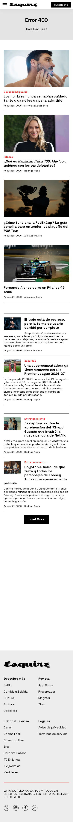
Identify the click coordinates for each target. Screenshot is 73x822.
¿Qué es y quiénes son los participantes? (35, 163)
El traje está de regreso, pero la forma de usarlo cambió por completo (44, 323)
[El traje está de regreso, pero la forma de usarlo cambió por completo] (12, 323)
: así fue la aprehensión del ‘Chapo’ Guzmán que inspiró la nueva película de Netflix (45, 429)
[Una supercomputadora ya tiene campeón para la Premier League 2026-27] (12, 366)
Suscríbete (61, 4)
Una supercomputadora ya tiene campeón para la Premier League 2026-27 (46, 369)
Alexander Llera (33, 235)
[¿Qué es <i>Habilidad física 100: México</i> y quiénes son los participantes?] (36, 133)
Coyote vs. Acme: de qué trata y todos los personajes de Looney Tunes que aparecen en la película (35, 475)
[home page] (23, 5)
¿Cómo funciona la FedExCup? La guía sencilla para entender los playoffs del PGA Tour (36, 226)
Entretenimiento (34, 418)
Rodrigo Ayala (32, 170)
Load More (36, 519)
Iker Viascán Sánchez (36, 105)
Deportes (30, 361)
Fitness (8, 157)
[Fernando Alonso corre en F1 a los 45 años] (36, 263)
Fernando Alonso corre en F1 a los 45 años (34, 289)
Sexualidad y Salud (16, 92)
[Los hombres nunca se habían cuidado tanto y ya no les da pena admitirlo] (36, 68)
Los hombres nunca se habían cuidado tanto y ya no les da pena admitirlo (35, 98)
